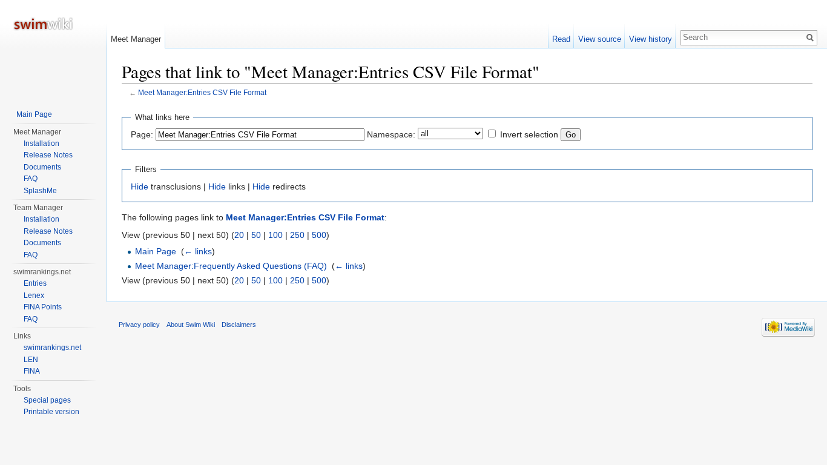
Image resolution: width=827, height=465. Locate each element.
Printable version (51, 411)
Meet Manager (136, 39)
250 (297, 235)
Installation (41, 143)
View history (650, 39)
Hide (139, 186)
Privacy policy (139, 324)
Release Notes (48, 155)
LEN (31, 359)
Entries (35, 283)
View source (599, 39)
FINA (32, 371)
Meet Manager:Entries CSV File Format (202, 92)
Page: (142, 134)
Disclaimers (239, 324)
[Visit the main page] (53, 48)
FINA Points (43, 307)
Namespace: (391, 134)
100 (275, 235)
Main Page (155, 251)
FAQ (31, 178)
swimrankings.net (52, 347)
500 (319, 235)
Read (561, 39)
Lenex (34, 295)
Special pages (47, 400)
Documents (42, 167)
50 (256, 235)
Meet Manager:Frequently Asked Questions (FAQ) (231, 266)
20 (239, 235)
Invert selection (529, 134)
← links (198, 251)
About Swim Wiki (190, 324)
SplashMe (40, 190)
